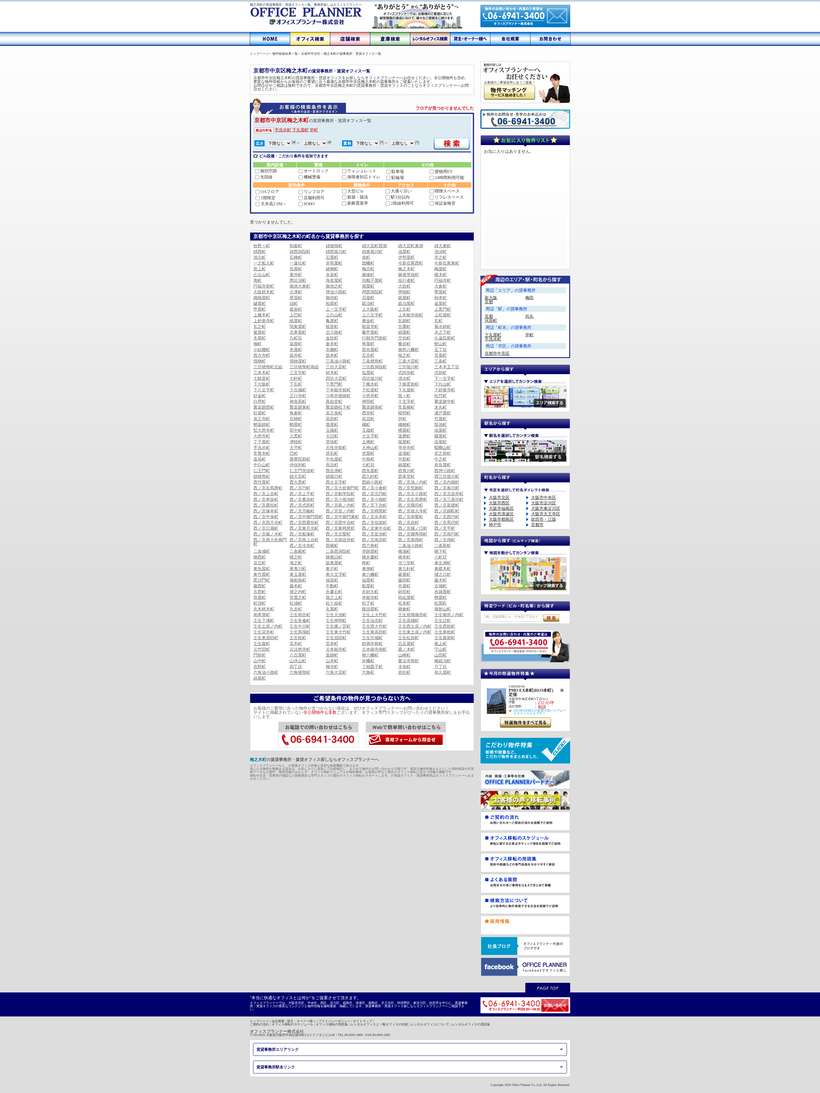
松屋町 (440, 603)
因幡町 (368, 263)
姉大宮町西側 (374, 246)
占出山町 (261, 275)
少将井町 (370, 396)
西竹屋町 (261, 482)
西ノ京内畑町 (446, 482)
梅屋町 (440, 269)
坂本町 (332, 355)
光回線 (266, 177)
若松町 (404, 672)
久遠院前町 (444, 338)
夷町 (257, 280)
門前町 (259, 655)
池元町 (259, 257)
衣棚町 (332, 349)
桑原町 (404, 344)
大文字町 (370, 436)
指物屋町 (298, 361)
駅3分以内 (400, 197)
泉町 (366, 257)
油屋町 (404, 251)
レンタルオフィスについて (430, 1024)
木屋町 (259, 338)
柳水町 (332, 667)
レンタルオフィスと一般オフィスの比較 (379, 1024)
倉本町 (332, 344)
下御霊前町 (408, 384)
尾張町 (296, 298)
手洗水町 (283, 129)
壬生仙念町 (372, 620)
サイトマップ (362, 1021)
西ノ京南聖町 (410, 517)
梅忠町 (368, 269)
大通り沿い (401, 191)
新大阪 (491, 297)
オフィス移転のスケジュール (292, 1024)
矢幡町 (368, 661)
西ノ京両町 (444, 540)
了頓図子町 (372, 667)
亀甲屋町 (370, 332)
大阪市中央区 (543, 497)
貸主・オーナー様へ (301, 1021)
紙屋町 (296, 321)
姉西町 (259, 251)
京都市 (537, 524)
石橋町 (296, 257)
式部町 (440, 373)
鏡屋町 (404, 298)
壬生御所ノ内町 (448, 615)
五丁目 (440, 349)
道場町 (404, 453)
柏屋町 (332, 303)
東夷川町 (298, 569)
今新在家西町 (410, 263)
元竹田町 (261, 649)
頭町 (294, 303)
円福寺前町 (263, 286)
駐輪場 (397, 177)
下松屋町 (370, 390)
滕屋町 (440, 436)
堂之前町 (442, 453)
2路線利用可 (402, 203)
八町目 (440, 557)
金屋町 (440, 303)
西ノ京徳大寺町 (412, 511)
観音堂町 (370, 326)
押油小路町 (336, 292)
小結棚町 (261, 349)
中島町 (368, 459)
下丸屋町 (300, 129)
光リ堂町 (406, 563)
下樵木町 (370, 384)
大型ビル (355, 191)
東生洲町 (442, 563)
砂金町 (259, 396)
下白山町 (442, 384)
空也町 (404, 338)
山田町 (440, 655)
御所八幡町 (408, 349)
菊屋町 (259, 332)
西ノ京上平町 (302, 494)
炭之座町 (334, 413)
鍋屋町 (404, 465)
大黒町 (296, 436)
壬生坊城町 (372, 638)
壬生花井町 (263, 632)
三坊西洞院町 (374, 367)
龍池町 (440, 424)
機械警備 (312, 177)
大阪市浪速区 (501, 513)
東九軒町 (406, 569)
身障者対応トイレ (364, 177)
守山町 (440, 649)
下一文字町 (444, 378)
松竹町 (440, 396)
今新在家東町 (446, 263)
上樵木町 (261, 315)
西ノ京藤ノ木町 (268, 534)
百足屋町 (406, 643)
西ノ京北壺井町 (448, 494)
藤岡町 (404, 580)
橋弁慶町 (370, 557)
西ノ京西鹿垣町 (304, 522)
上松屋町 (442, 315)
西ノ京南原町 (374, 540)
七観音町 (261, 378)
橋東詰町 (334, 557)
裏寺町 (296, 275)
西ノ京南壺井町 (340, 540)
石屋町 (332, 257)
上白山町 (334, 315)
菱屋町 (404, 574)
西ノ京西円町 (446, 517)
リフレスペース (449, 197)
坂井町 (296, 355)
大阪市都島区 (501, 519)
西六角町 (370, 545)
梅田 (529, 297)
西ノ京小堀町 (374, 499)
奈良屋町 (442, 465)
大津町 (296, 292)
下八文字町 (263, 390)
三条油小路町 (338, 361)
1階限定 (268, 197)
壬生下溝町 (263, 620)
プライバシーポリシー (334, 1021)
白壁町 (259, 401)
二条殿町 (298, 551)
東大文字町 (336, 574)
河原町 (491, 320)
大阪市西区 (499, 503)
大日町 (332, 436)
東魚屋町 (261, 569)
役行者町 (406, 280)
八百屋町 (298, 655)
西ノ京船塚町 (302, 534)
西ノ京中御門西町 (306, 517)
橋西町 (259, 557)
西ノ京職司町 (410, 505)
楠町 (257, 344)
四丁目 (296, 667)
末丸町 (440, 407)
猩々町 (404, 396)
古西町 (259, 592)
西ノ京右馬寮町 (268, 488)
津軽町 (296, 442)
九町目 (296, 338)
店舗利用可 (314, 197)
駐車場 (397, 171)
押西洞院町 (372, 292)
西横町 (332, 545)
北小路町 (334, 332)
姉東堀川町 (372, 251)
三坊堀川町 (408, 367)
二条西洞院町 (338, 551)
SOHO (309, 203)
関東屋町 (298, 326)
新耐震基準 (357, 203)
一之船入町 (263, 263)
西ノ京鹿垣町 (265, 505)
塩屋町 (368, 373)
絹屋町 (404, 332)
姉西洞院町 (300, 251)
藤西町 (259, 586)
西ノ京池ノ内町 (412, 482)
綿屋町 (259, 678)
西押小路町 (444, 471)
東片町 (332, 569)
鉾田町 (404, 592)
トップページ (259, 1021)
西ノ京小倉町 (374, 488)
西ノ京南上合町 (304, 540)
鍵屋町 (259, 303)
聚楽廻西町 (263, 407)
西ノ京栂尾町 (374, 511)
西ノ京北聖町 (338, 534)
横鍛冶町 (442, 661)
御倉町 (404, 609)
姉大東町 (442, 246)
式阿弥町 (406, 373)
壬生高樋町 (408, 620)
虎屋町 (368, 453)
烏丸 (529, 316)
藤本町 (296, 586)
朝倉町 (296, 246)
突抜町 (332, 442)
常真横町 (406, 407)
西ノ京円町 (300, 488)
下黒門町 (334, 384)
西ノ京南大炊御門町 (270, 542)
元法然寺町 (300, 649)
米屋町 (296, 349)
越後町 (368, 275)
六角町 (368, 672)
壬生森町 (261, 643)
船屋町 (368, 586)
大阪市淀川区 (543, 503)
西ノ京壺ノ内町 (340, 511)
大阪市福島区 (501, 508)
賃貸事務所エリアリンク (278, 1049)
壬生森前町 (444, 638)
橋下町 (440, 551)
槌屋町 (404, 442)
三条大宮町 (408, 361)
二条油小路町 (410, 545)
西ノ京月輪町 (302, 511)
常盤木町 (261, 453)
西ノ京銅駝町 (446, 511)
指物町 (259, 361)
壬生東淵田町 (265, 638)
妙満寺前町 (372, 643)
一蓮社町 (298, 263)
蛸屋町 (296, 424)
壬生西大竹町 (374, 626)
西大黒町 (298, 482)
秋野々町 (261, 246)
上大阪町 (370, 309)
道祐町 (259, 459)
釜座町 (296, 309)
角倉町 (296, 413)
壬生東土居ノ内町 (414, 632)
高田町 (332, 419)
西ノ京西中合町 (340, 522)
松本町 (404, 603)
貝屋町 (368, 298)
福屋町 (368, 580)
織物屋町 (261, 298)
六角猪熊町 (300, 672)
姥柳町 (332, 269)
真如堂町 (334, 401)
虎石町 (332, 453)
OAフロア (270, 191)
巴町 (294, 453)
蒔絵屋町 (406, 597)
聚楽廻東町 (300, 407)
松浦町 (296, 603)
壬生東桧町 (444, 632)
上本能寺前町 (410, 315)
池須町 (440, 251)
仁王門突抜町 (302, 471)
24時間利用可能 (449, 177)
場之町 (296, 563)
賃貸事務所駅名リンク (276, 1067)
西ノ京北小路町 (412, 494)
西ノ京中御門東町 (342, 517)
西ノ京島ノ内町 (340, 505)
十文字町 (406, 401)
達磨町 (404, 436)
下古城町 (298, 390)
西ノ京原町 (408, 522)
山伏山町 (298, 661)
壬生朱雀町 (300, 620)
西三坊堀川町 (446, 476)
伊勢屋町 (406, 257)
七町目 (368, 465)
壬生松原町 (408, 638)
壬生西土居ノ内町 (414, 626)
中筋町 (404, 459)
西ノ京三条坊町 (448, 499)
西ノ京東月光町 (304, 528)
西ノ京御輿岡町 (412, 534)
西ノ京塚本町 (265, 511)
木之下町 (442, 332)
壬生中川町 (300, 626)
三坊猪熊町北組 (268, 367)
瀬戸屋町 (442, 413)
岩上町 (259, 269)
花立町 (259, 563)
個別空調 (268, 170)
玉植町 (332, 430)
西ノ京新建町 (446, 505)
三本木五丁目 (446, 367)
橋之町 (296, 557)
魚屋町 (296, 269)
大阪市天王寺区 (545, 513)
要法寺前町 (408, 661)
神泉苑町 (298, 401)
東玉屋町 (298, 574)
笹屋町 (440, 355)
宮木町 (296, 643)
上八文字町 (372, 315)
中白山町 (261, 465)
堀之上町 (334, 597)
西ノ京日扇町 (265, 528)
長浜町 (332, 465)
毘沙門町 (261, 580)
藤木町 (440, 580)
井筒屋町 (334, 263)
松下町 (368, 603)
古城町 (440, 586)
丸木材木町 (263, 609)
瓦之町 (259, 326)
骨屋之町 (298, 597)
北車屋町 (298, 332)
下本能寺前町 (338, 390)
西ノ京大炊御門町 (342, 488)
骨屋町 (259, 597)
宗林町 (296, 419)
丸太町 (296, 609)
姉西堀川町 (336, 251)
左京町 (368, 355)
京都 (489, 301)
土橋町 (368, 442)
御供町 (332, 298)
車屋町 (368, 344)
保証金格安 (445, 203)
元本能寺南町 (374, 649)
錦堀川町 (334, 476)
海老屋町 (334, 280)
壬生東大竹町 (338, 632)
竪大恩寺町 (263, 430)
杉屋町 (259, 413)
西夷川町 (406, 471)
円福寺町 (442, 280)
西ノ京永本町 (374, 517)
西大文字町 (336, 482)
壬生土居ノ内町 (268, 626)
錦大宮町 (298, 476)
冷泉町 (404, 667)
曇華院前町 (300, 459)
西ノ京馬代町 (446, 522)
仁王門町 (261, 471)
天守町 (296, 447)
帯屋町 (440, 292)
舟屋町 (404, 586)
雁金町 (368, 321)
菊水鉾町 (442, 326)
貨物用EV (444, 171)
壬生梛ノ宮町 (338, 626)
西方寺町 (261, 355)
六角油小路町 (265, 672)
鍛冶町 (368, 303)
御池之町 (334, 286)
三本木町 (261, 373)
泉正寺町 (261, 419)
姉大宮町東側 (410, 246)
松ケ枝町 (334, 603)
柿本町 (440, 298)
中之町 (440, 459)
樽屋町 (404, 430)
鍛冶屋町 (406, 303)
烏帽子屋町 (372, 280)
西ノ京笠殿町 (410, 488)
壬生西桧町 (444, 626)
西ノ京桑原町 (302, 499)
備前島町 (298, 580)
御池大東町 (300, 286)
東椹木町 (442, 569)
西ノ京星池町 (374, 534)
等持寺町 (406, 447)
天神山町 (370, 447)
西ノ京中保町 (265, 517)
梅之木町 (406, 269)
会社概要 (278, 1021)
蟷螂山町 (442, 447)
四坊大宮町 (336, 378)
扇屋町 (368, 286)
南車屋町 (261, 615)
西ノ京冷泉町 (302, 545)
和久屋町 (442, 672)
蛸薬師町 (261, 424)
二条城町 (261, 551)
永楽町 (332, 275)
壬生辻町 (442, 620)
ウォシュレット (361, 170)
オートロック (316, 170)
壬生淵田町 (336, 638)
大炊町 (404, 286)
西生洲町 (334, 471)
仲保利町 (298, 465)
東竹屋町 (261, 574)
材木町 (332, 373)
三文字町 (298, 373)
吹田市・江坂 (543, 519)
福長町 (332, 580)
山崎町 (404, 655)
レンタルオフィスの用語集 (471, 1024)
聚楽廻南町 (372, 407)
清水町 (404, 378)
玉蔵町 (368, 430)
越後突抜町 (408, 275)
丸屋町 (332, 609)
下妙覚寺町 (444, 390)
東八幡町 (370, 574)
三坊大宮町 (336, 367)
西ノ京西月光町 (268, 522)
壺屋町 (440, 442)
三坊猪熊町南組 (304, 367)
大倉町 (440, 286)
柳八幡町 (370, 655)
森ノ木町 (406, 649)
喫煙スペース (447, 191)
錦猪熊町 (261, 476)
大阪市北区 (499, 497)
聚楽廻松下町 (338, 407)
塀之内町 (298, 592)
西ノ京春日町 (446, 488)
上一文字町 (336, 309)
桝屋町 (440, 597)
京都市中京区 (497, 353)
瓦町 (438, 321)
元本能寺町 (336, 649)
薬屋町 (296, 344)
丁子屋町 (261, 442)
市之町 (440, 257)
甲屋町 (259, 309)
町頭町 (259, 603)
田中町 (296, 430)
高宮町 (368, 419)
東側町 (368, 569)
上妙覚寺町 (263, 321)
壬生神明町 (336, 620)
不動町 (332, 586)
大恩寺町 (261, 436)
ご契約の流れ (259, 1024)
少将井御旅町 (338, 396)
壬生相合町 (300, 615)
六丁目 (440, 667)
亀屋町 (332, 321)
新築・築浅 (357, 197)
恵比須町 (298, 280)
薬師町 (332, 655)
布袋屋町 (442, 592)
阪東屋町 (334, 563)
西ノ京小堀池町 (340, 499)
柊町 (366, 563)
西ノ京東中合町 (376, 528)
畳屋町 (332, 424)
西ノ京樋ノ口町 (412, 528)
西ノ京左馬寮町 (412, 499)
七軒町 (296, 378)
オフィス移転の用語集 (332, 1024)
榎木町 (440, 275)
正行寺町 (298, 396)
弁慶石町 (334, 592)
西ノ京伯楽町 (374, 522)
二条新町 (442, 545)
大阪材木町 (263, 292)
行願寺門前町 (374, 338)
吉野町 (259, 667)
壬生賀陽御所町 (412, 615)
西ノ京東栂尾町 (340, 528)
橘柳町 (404, 424)
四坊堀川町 (372, 378)
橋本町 (404, 557)
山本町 (332, 661)
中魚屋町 (334, 459)
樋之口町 (442, 574)
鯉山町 (440, 344)
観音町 (332, 326)
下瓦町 (296, 384)
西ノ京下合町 (374, 505)
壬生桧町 (298, 638)
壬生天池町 (336, 615)
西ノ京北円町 (374, 494)
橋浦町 (404, 551)
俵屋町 (440, 430)
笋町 (314, 129)
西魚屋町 (370, 471)
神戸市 (495, 524)
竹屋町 (440, 419)
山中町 (259, 661)
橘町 (366, 424)
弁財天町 (370, 592)
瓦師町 (404, 321)
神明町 (368, 401)
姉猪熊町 (334, 246)
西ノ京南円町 (446, 534)
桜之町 (404, 355)
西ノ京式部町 (302, 505)
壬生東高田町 (374, 632)
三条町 (440, 361)
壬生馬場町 (300, 632)
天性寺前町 (336, 447)
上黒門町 (442, 309)
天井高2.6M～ (274, 203)
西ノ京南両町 (410, 540)
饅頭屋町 (370, 609)
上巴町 (296, 315)
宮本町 (332, 643)
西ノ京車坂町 (265, 499)
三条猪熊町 (372, 361)
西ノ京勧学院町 (340, 494)
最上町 (440, 643)
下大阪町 (261, 384)
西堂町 (368, 413)
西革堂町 (406, 476)
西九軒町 (370, 476)
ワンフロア (314, 191)
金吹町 (332, 338)
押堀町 (404, 292)
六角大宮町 (336, 672)
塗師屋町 (370, 551)
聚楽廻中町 (444, 401)
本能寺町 (370, 597)
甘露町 (404, 326)
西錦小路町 (372, 482)
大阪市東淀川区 (545, 508)
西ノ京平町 (444, 528)
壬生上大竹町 (374, 615)
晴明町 (404, 413)
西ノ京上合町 (265, 494)
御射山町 (442, 609)
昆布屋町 (370, 349)
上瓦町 (404, 309)
